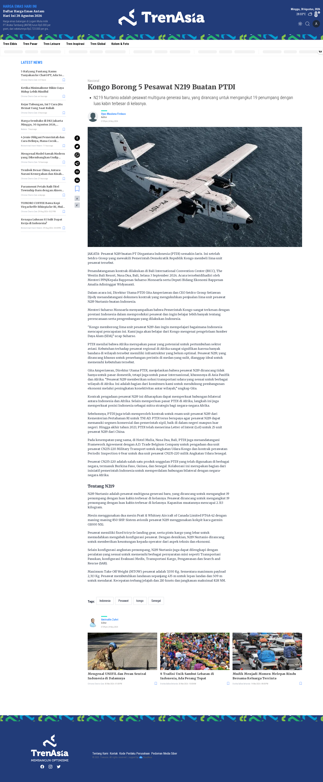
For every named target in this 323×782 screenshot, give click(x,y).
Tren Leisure (51, 44)
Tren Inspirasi (75, 44)
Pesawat (123, 601)
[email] (77, 172)
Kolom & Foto (120, 44)
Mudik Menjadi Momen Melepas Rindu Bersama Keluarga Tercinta (264, 676)
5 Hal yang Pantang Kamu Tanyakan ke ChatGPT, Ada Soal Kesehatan (42, 75)
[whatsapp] (77, 155)
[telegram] (77, 163)
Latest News (31, 62)
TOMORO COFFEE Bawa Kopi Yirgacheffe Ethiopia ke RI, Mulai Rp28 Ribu (43, 206)
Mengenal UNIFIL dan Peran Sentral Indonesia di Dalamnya (117, 676)
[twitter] (77, 146)
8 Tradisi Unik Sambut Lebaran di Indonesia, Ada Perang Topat (187, 676)
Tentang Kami (100, 753)
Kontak (114, 753)
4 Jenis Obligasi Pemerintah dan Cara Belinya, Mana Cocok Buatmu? (42, 141)
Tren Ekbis (10, 44)
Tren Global (97, 44)
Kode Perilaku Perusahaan (134, 753)
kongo (140, 601)
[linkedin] (77, 180)
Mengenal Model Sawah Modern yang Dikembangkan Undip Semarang (43, 157)
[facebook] (77, 138)
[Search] (309, 24)
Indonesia (104, 601)
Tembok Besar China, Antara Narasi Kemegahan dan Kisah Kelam (41, 173)
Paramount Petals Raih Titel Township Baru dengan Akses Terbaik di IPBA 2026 (41, 190)
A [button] (77, 198)
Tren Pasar (30, 44)
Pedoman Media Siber (164, 753)
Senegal (156, 601)
